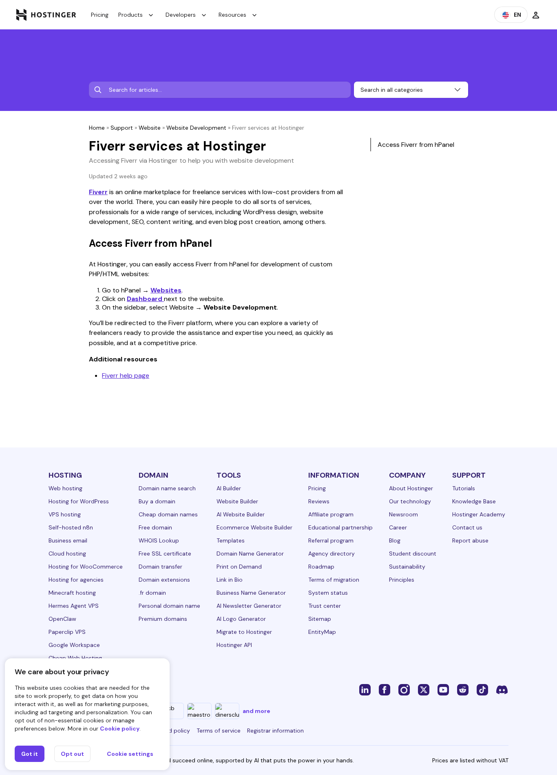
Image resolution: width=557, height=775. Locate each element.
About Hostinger (411, 488)
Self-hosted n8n (71, 527)
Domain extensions (164, 579)
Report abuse (470, 540)
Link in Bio (230, 579)
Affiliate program (331, 514)
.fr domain (152, 592)
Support (122, 127)
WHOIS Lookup (159, 540)
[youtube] (443, 689)
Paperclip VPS (67, 632)
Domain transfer (160, 566)
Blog (394, 540)
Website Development (196, 127)
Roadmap (321, 566)
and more (256, 711)
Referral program (331, 540)
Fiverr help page (125, 375)
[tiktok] (482, 689)
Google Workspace (74, 645)
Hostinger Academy (478, 514)
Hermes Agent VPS (74, 605)
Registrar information (275, 730)
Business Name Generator (251, 592)
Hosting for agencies (76, 579)
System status (328, 592)
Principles (401, 579)
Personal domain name (169, 605)
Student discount (412, 553)
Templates (231, 540)
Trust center (324, 605)
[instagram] (404, 689)
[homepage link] (46, 15)
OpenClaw (62, 618)
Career (398, 527)
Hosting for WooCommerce (86, 566)
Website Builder (237, 501)
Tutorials (463, 488)
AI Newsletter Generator (249, 605)
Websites (165, 290)
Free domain (155, 527)
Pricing (99, 14)
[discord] (501, 689)
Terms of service (219, 730)
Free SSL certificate (165, 553)
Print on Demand (239, 566)
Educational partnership (340, 527)
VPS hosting (65, 514)
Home (97, 127)
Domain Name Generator (250, 553)
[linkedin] (364, 689)
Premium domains (163, 618)
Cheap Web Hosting (75, 658)
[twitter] (423, 689)
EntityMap (322, 632)
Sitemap (319, 618)
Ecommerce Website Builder (254, 527)
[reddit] (462, 689)
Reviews (318, 501)
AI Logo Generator (241, 618)
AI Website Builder (241, 514)
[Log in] (536, 14)
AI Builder (229, 488)
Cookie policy (119, 728)
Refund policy (171, 730)
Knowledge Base (474, 501)
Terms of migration (333, 579)
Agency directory (331, 553)
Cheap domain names (168, 514)
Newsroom (403, 514)
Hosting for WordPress (79, 501)
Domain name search (167, 488)
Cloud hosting (67, 553)
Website (150, 127)
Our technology (410, 501)
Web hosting (65, 488)
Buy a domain (157, 501)
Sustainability (407, 566)
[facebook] (384, 689)
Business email (68, 540)
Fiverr (98, 192)
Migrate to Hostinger (244, 632)
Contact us (467, 527)
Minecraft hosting (72, 592)
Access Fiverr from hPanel (416, 144)
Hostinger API (234, 645)
